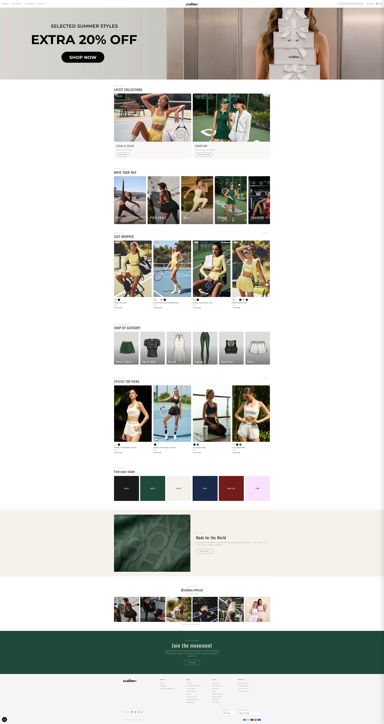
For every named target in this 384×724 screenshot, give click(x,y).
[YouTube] (139, 712)
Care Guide (215, 702)
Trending (5, 3)
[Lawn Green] (198, 444)
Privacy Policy (242, 688)
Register (163, 685)
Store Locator (216, 685)
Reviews (215, 699)
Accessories (29, 3)
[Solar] (115, 299)
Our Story (189, 683)
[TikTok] (142, 712)
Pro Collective (191, 691)
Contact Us (216, 683)
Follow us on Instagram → (192, 624)
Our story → (205, 551)
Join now (192, 662)
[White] (122, 300)
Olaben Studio (191, 688)
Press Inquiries (191, 697)
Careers (188, 694)
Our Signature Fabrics (193, 685)
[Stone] (161, 300)
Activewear (16, 3)
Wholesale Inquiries (192, 699)
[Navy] (247, 300)
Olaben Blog (190, 702)
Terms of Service (243, 691)
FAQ (213, 691)
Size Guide (215, 688)
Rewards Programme (167, 688)
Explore (40, 3)
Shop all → (266, 233)
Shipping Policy (217, 697)
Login (162, 683)
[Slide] (192, 44)
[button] (379, 4)
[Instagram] (132, 712)
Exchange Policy (217, 694)
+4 (249, 299)
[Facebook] (135, 712)
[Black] (119, 300)
